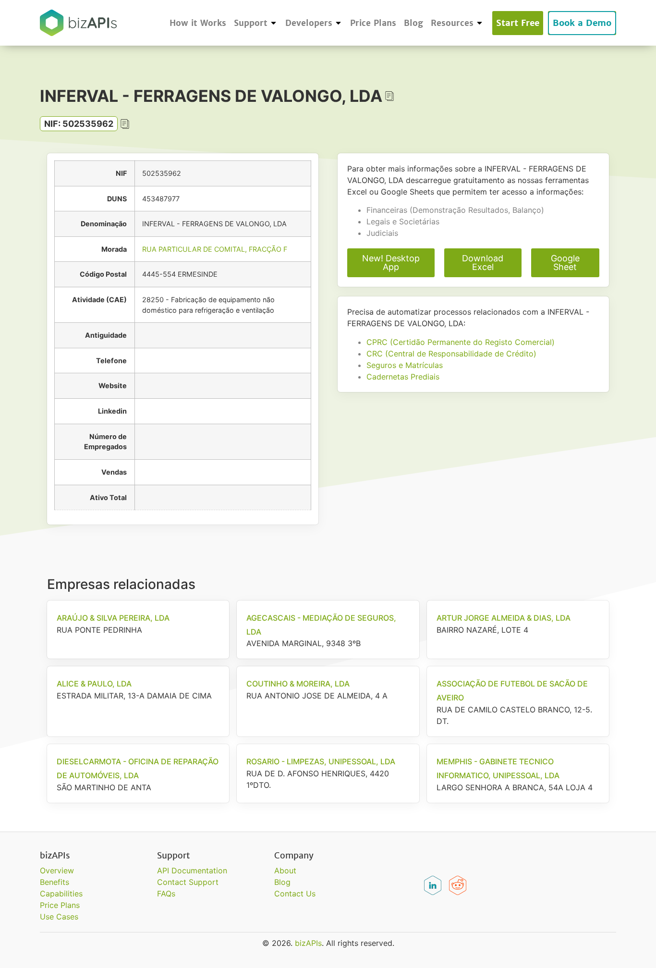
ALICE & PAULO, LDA (94, 683)
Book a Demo (582, 22)
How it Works (198, 23)
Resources (452, 23)
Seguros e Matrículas (404, 365)
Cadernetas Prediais (402, 376)
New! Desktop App (391, 262)
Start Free (517, 22)
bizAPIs (308, 943)
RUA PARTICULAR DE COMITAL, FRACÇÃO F (214, 249)
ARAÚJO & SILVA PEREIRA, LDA (113, 618)
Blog (413, 23)
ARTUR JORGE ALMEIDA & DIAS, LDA (504, 618)
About (285, 870)
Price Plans (373, 23)
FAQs (166, 893)
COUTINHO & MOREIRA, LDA (298, 683)
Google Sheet (565, 262)
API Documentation (192, 870)
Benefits (54, 882)
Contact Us (295, 893)
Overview (57, 870)
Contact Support (188, 882)
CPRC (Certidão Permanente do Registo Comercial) (460, 342)
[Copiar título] (389, 96)
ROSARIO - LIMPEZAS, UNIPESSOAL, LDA (320, 761)
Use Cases (59, 916)
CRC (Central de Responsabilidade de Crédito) (451, 353)
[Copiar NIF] (125, 124)
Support (250, 23)
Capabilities (61, 893)
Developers (308, 23)
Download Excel (482, 262)
